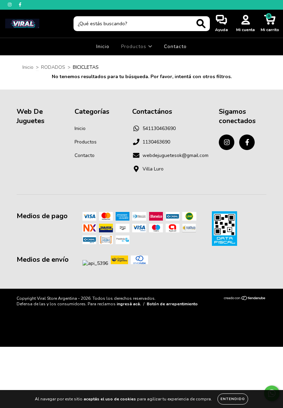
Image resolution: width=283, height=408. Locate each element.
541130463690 (159, 128)
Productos (134, 46)
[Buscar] (201, 24)
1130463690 (156, 142)
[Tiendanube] (244, 299)
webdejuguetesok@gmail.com (175, 155)
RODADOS (53, 67)
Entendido (233, 399)
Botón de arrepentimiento (172, 304)
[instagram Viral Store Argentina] (10, 4)
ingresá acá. (129, 304)
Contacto (175, 46)
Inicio (102, 46)
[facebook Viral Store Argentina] (20, 4)
